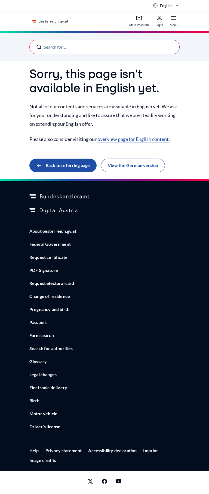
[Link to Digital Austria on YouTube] (118, 482)
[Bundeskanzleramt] (104, 196)
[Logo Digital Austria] (104, 210)
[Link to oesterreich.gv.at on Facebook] (104, 482)
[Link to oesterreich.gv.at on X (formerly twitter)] (90, 482)
